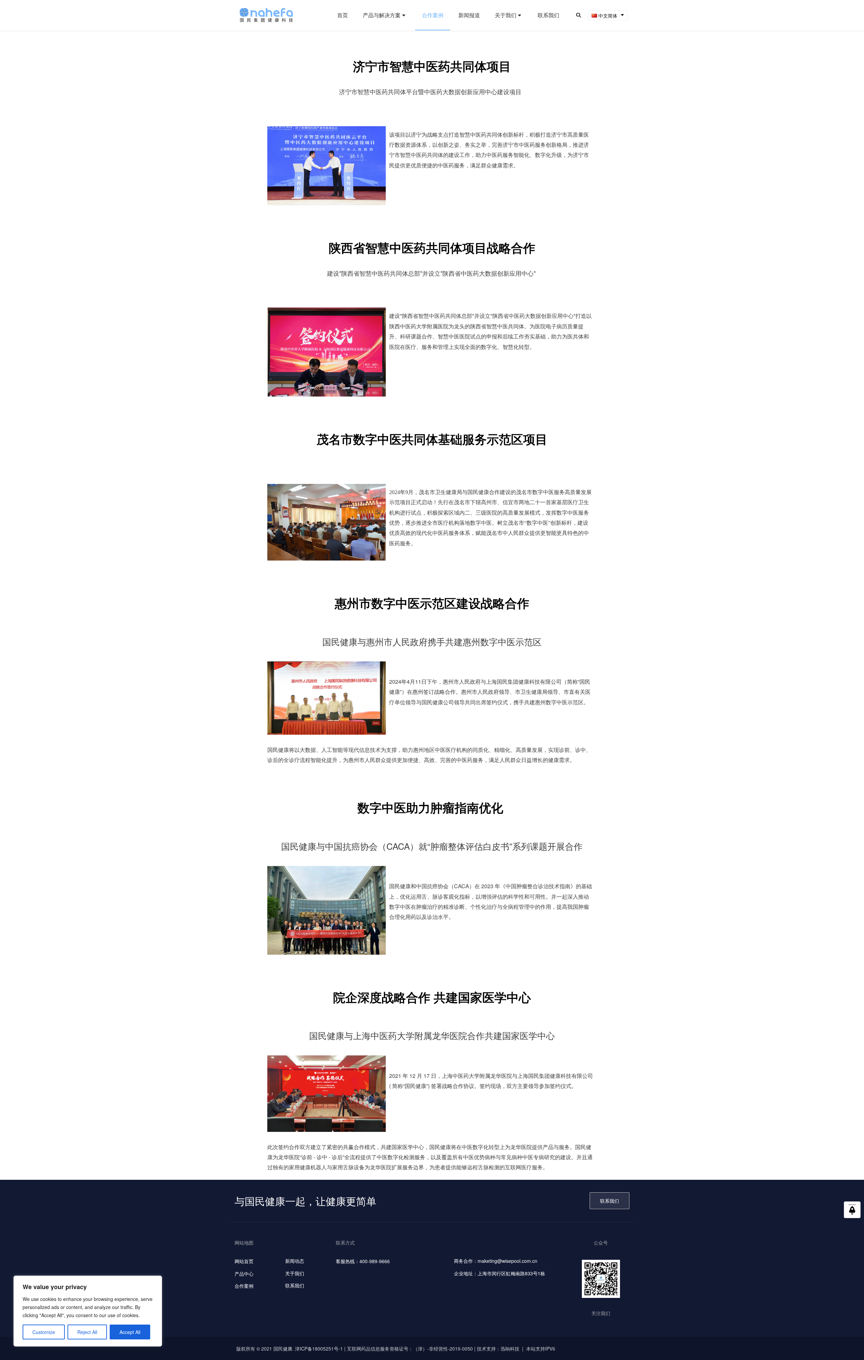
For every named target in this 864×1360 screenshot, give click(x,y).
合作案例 (244, 1285)
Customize (43, 1332)
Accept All (129, 1332)
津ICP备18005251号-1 (319, 1348)
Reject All (87, 1332)
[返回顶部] (852, 1212)
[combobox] (608, 15)
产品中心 (244, 1273)
